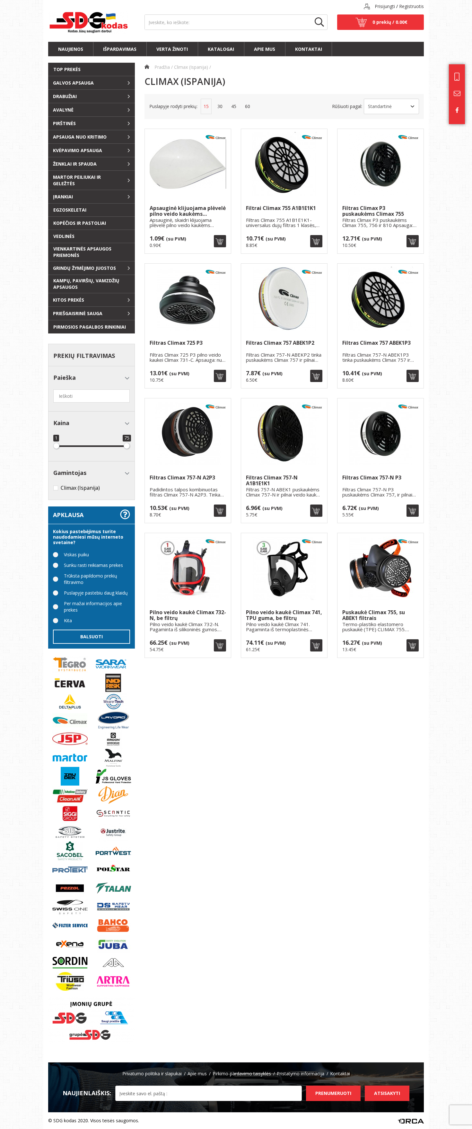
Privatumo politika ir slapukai (152, 1073)
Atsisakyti (387, 1093)
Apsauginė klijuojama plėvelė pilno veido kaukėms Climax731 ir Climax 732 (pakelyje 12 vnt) (188, 211)
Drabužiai (65, 96)
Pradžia (161, 67)
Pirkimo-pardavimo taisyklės (242, 1073)
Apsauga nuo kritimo (80, 137)
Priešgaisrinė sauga (77, 313)
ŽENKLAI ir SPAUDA (75, 164)
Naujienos (70, 49)
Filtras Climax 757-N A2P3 (182, 478)
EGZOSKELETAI (69, 210)
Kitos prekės (68, 300)
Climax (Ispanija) (191, 67)
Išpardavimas (119, 49)
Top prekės (67, 69)
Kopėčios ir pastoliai (79, 223)
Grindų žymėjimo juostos (84, 268)
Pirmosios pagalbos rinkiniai (89, 327)
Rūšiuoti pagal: (347, 106)
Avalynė (63, 110)
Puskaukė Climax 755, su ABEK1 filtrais (373, 615)
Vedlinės (63, 236)
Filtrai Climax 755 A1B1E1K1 (281, 208)
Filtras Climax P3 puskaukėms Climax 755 (373, 211)
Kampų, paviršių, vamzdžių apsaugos (86, 284)
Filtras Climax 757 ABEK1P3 (376, 343)
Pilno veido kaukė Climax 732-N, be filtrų (188, 615)
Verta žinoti (172, 49)
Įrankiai (63, 197)
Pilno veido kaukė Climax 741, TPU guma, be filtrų (284, 615)
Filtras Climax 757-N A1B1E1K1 (272, 480)
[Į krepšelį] (220, 241)
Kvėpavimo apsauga (77, 150)
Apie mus (264, 49)
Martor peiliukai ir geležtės (77, 180)
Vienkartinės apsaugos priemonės (82, 252)
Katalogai (221, 49)
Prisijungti (385, 6)
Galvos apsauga (73, 83)
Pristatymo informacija (300, 1073)
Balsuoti (91, 636)
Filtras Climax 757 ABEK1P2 (280, 343)
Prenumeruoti (333, 1093)
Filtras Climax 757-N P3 (371, 478)
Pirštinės (64, 123)
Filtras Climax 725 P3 (176, 343)
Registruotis (411, 6)
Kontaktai (308, 49)
